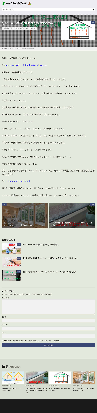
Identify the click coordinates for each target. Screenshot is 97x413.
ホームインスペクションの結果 (17, 181)
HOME (5, 48)
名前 (4, 317)
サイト (4, 332)
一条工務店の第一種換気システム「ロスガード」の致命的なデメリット (36, 390)
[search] (93, 9)
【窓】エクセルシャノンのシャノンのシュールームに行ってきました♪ (49, 272)
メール (4, 325)
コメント (5, 297)
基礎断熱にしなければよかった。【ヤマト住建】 (12, 389)
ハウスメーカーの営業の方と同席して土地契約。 (41, 245)
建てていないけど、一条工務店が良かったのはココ (25, 65)
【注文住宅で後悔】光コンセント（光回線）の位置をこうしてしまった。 (50, 258)
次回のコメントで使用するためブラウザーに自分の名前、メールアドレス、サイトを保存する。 (31, 340)
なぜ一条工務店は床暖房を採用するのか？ (24, 48)
